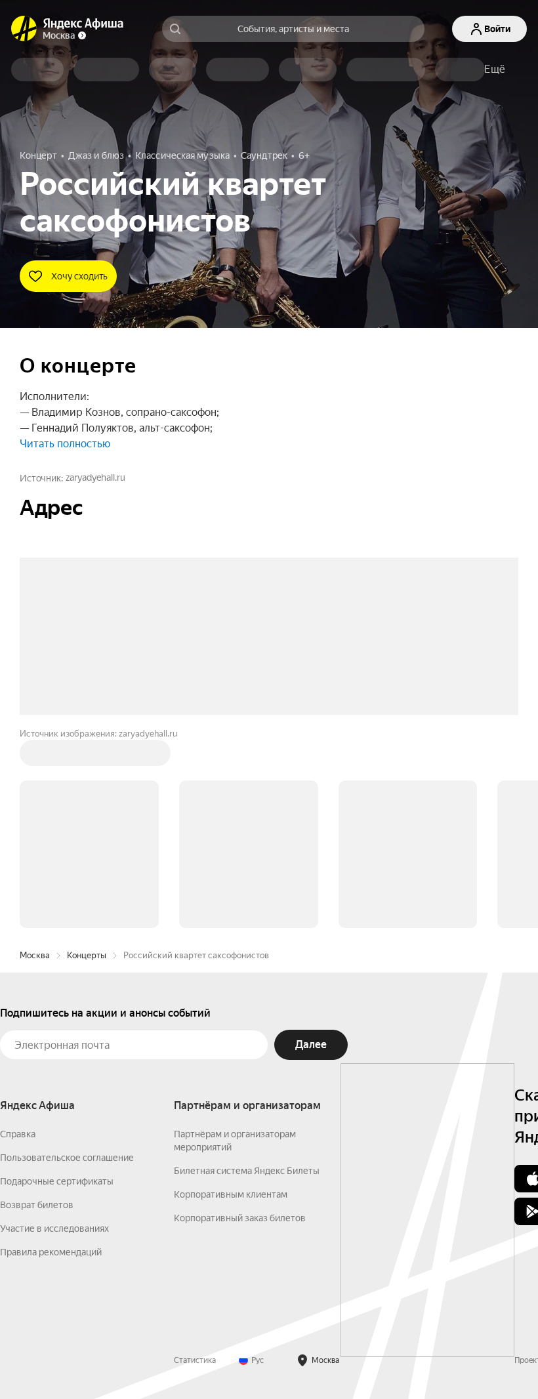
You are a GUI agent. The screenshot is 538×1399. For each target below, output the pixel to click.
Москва (35, 955)
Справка (17, 1134)
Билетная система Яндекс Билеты (247, 1171)
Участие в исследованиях (54, 1228)
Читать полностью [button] (65, 443)
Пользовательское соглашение (67, 1157)
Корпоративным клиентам (230, 1194)
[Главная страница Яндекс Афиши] (24, 29)
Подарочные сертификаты (57, 1181)
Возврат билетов (36, 1205)
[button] (495, 69)
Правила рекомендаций (51, 1252)
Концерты (86, 955)
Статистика (195, 1360)
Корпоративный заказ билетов (240, 1218)
